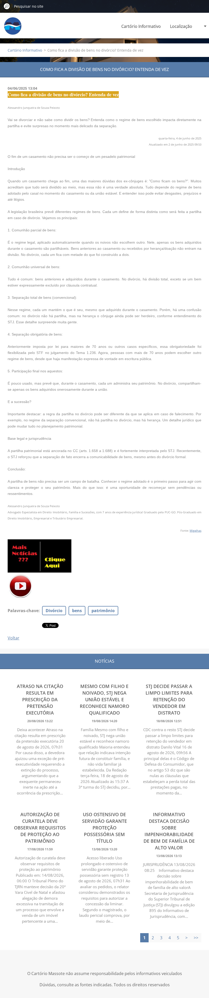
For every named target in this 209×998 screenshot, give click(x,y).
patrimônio (103, 610)
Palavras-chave (23, 610)
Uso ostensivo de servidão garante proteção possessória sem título (104, 827)
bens (77, 610)
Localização (181, 26)
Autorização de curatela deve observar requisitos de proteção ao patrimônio (40, 827)
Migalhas (195, 530)
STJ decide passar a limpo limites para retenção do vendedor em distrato (169, 699)
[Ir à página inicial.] (13, 29)
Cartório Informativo (141, 26)
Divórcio (54, 610)
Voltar (13, 638)
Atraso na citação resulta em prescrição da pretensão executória (40, 699)
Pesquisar (7, 6)
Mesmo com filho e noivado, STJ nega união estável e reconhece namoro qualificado (104, 699)
